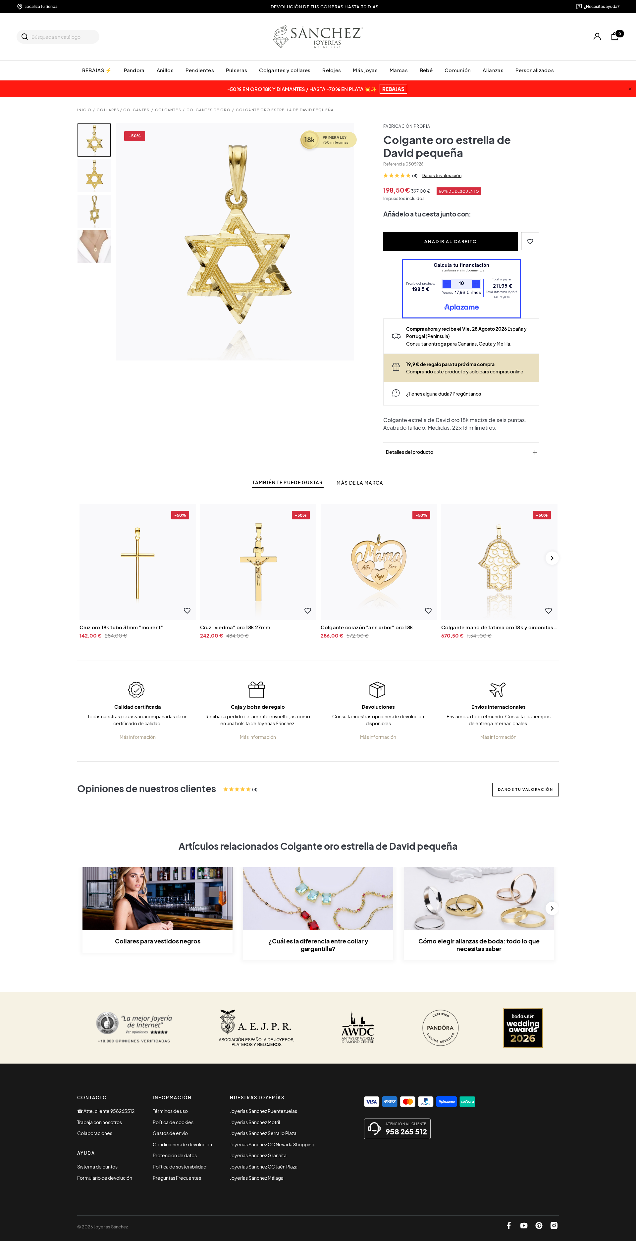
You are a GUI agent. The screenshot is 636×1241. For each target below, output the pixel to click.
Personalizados (534, 70)
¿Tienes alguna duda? (443, 394)
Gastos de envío (170, 1133)
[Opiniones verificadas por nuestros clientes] (134, 1028)
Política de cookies (173, 1122)
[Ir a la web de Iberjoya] (256, 1028)
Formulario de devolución (104, 1178)
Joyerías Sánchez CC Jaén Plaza (263, 1166)
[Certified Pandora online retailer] (440, 1028)
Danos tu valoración (441, 175)
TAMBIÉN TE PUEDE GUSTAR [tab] (287, 482)
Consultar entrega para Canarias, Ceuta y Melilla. (458, 344)
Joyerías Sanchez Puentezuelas (263, 1111)
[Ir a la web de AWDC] (358, 1028)
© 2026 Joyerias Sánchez (102, 1226)
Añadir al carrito (450, 241)
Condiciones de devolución (182, 1144)
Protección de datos (175, 1155)
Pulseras (236, 70)
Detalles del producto (462, 452)
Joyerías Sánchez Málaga (257, 1178)
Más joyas (365, 70)
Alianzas (493, 70)
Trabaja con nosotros (99, 1122)
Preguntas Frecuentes (177, 1178)
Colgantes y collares (284, 70)
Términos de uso (170, 1111)
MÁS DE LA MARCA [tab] (360, 483)
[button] (530, 241)
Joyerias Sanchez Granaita (258, 1155)
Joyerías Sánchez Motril (255, 1122)
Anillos (165, 70)
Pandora (134, 70)
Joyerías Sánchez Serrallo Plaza (263, 1133)
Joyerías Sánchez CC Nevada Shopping (272, 1144)
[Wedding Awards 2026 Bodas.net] (523, 1028)
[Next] (552, 558)
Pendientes (200, 70)
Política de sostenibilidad (179, 1166)
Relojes (331, 70)
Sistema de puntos (97, 1166)
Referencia (393, 164)
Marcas (399, 70)
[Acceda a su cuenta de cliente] (597, 36)
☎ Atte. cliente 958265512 (105, 1111)
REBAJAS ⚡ (97, 70)
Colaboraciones (94, 1133)
